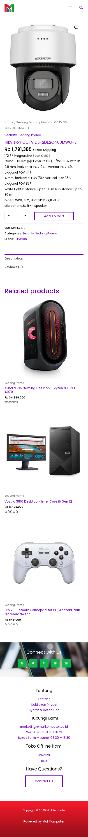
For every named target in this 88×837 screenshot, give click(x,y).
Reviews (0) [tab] (14, 267)
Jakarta (44, 755)
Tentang (44, 699)
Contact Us (44, 781)
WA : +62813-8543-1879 (44, 732)
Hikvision (21, 239)
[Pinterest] (66, 663)
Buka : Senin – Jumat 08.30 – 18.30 (44, 738)
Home (9, 122)
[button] (81, 8)
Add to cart (54, 216)
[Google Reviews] (44, 663)
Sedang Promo (27, 122)
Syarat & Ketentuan (44, 710)
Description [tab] (14, 258)
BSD (44, 761)
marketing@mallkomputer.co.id (44, 727)
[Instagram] (55, 663)
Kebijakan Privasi (44, 705)
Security (11, 135)
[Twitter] (33, 663)
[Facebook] (22, 663)
